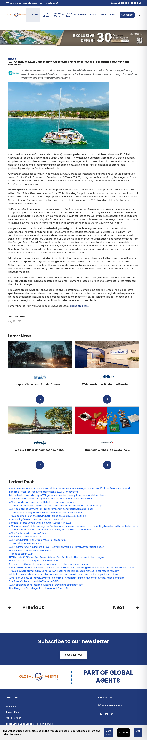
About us (11, 706)
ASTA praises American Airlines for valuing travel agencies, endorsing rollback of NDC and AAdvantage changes (72, 567)
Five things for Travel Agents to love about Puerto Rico (39, 588)
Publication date (17, 316)
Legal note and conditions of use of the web (29, 723)
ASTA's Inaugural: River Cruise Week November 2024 (38, 540)
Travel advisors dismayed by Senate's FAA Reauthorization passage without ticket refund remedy (64, 571)
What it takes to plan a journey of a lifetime (33, 560)
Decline (123, 732)
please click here (79, 306)
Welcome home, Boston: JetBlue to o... (107, 384)
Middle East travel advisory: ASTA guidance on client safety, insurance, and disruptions (57, 495)
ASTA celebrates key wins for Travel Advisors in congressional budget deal (51, 509)
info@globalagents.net (110, 705)
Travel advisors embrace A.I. (25, 543)
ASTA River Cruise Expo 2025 (25, 536)
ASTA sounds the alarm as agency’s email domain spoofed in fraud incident (51, 498)
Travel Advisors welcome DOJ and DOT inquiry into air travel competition (50, 529)
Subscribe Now (73, 654)
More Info (108, 732)
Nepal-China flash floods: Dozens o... (40, 384)
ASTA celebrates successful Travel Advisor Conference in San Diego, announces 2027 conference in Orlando (70, 488)
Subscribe (127, 14)
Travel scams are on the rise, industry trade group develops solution (47, 516)
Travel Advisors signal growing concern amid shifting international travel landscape (56, 505)
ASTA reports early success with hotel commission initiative (42, 502)
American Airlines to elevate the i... (107, 450)
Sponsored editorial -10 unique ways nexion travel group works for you (48, 564)
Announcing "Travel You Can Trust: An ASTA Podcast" (38, 519)
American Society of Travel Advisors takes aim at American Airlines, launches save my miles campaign (66, 577)
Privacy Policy (13, 712)
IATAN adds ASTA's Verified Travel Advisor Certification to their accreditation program (57, 557)
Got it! (138, 732)
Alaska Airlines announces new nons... (40, 450)
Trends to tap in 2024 (21, 553)
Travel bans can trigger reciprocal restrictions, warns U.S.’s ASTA (45, 512)
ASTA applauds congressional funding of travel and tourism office (46, 584)
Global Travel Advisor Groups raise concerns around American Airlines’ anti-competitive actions (63, 574)
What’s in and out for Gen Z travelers (30, 550)
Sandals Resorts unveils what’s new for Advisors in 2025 (40, 522)
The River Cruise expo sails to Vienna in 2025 (34, 581)
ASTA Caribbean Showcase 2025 (27, 533)
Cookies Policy (13, 717)
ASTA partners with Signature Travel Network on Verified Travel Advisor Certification (56, 547)
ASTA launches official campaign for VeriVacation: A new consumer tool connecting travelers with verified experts (73, 526)
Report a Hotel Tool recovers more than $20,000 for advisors (43, 491)
